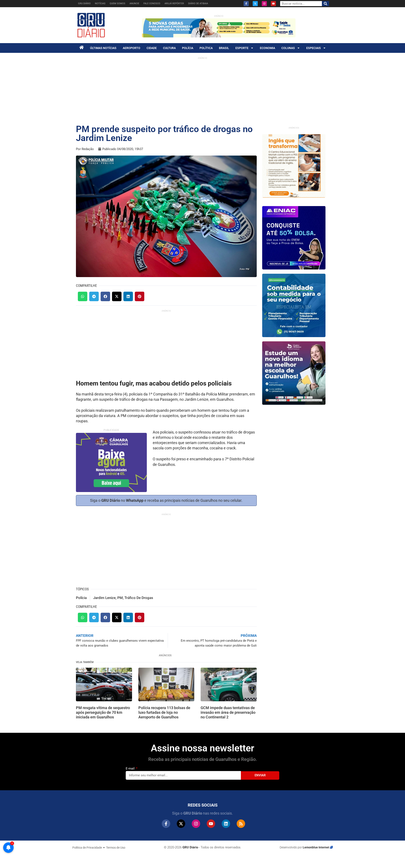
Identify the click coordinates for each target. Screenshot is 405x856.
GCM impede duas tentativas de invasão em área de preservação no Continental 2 (228, 712)
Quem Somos (117, 3)
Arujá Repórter (174, 3)
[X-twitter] (255, 3)
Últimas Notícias (103, 48)
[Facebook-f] (246, 3)
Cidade (152, 48)
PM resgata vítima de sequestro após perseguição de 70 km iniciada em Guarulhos (103, 712)
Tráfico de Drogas (138, 598)
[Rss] (241, 823)
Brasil (224, 48)
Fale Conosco (151, 3)
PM (120, 598)
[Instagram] (264, 3)
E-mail (130, 768)
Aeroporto (131, 48)
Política (206, 48)
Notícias (100, 3)
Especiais (313, 48)
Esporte (241, 48)
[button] (82, 296)
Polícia (187, 48)
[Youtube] (273, 3)
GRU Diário (84, 3)
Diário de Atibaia (198, 3)
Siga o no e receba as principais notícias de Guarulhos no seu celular (165, 500)
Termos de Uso (115, 847)
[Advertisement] (202, 90)
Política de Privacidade (87, 847)
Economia (267, 48)
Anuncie (134, 3)
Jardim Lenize (104, 598)
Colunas (288, 48)
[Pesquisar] (325, 3)
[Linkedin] (226, 823)
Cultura (169, 48)
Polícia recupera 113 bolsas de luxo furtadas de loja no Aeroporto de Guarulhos (164, 712)
